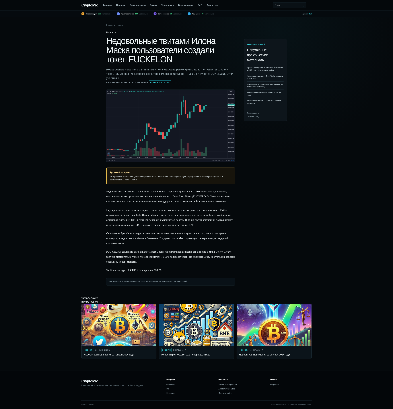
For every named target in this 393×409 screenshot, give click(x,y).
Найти (303, 5)
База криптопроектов (227, 384)
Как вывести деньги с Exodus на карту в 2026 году (264, 102)
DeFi (200, 5)
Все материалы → (91, 301)
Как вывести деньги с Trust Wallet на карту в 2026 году (265, 77)
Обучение (170, 384)
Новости (121, 5)
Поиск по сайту (253, 117)
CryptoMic (89, 5)
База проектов (138, 5)
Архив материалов (226, 389)
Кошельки (170, 393)
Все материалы (253, 113)
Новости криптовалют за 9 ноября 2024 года (185, 354)
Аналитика (212, 5)
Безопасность (185, 5)
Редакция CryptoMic (160, 82)
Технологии (167, 5)
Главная (107, 5)
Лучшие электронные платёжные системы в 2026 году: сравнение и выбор (265, 69)
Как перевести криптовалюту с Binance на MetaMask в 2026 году (265, 85)
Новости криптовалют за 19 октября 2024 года (264, 354)
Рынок (153, 5)
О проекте (274, 384)
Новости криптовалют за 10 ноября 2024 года (109, 354)
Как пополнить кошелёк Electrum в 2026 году (264, 94)
